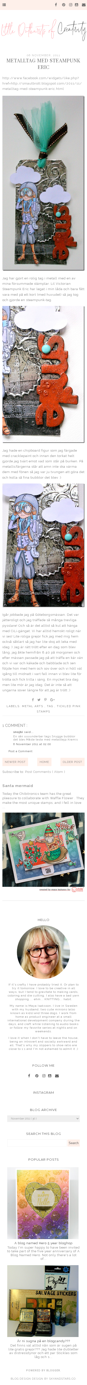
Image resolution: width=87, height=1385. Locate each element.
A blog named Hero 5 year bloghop (43, 1243)
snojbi (18, 732)
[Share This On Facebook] (33, 699)
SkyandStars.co (62, 1378)
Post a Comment (20, 751)
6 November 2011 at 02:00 (32, 744)
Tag (50, 706)
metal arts (33, 706)
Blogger (53, 1370)
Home (44, 762)
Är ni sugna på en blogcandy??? (43, 1341)
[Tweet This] (39, 699)
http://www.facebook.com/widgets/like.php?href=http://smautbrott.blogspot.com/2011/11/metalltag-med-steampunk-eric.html (42, 83)
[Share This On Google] (53, 699)
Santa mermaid (17, 786)
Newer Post (15, 762)
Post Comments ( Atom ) (45, 772)
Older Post (72, 762)
